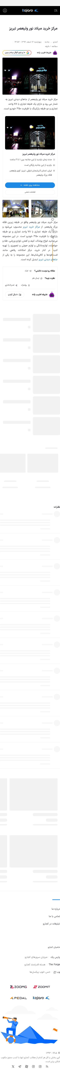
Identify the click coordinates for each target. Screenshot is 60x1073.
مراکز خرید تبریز (31, 227)
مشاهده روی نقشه (32, 185)
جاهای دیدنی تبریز (48, 259)
